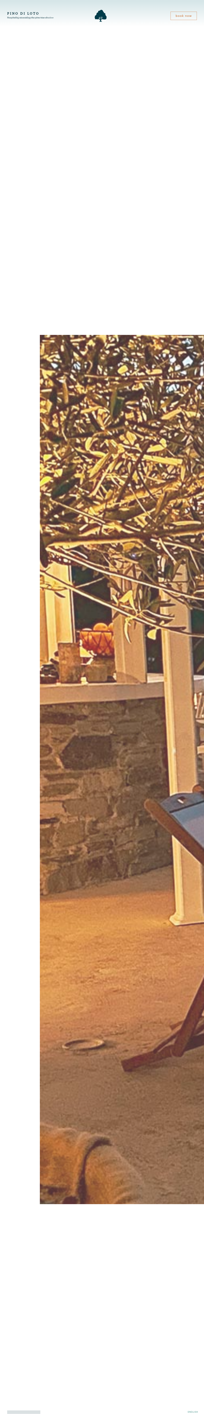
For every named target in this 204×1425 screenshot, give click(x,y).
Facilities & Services (22, 1378)
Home (11, 1351)
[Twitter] (27, 1398)
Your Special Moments (23, 1389)
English (193, 1412)
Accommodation (19, 1362)
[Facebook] (18, 1398)
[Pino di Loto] (101, 21)
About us (14, 1356)
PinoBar (13, 1367)
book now (184, 16)
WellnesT (14, 1384)
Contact (13, 1395)
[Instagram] (9, 1398)
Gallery (13, 1373)
